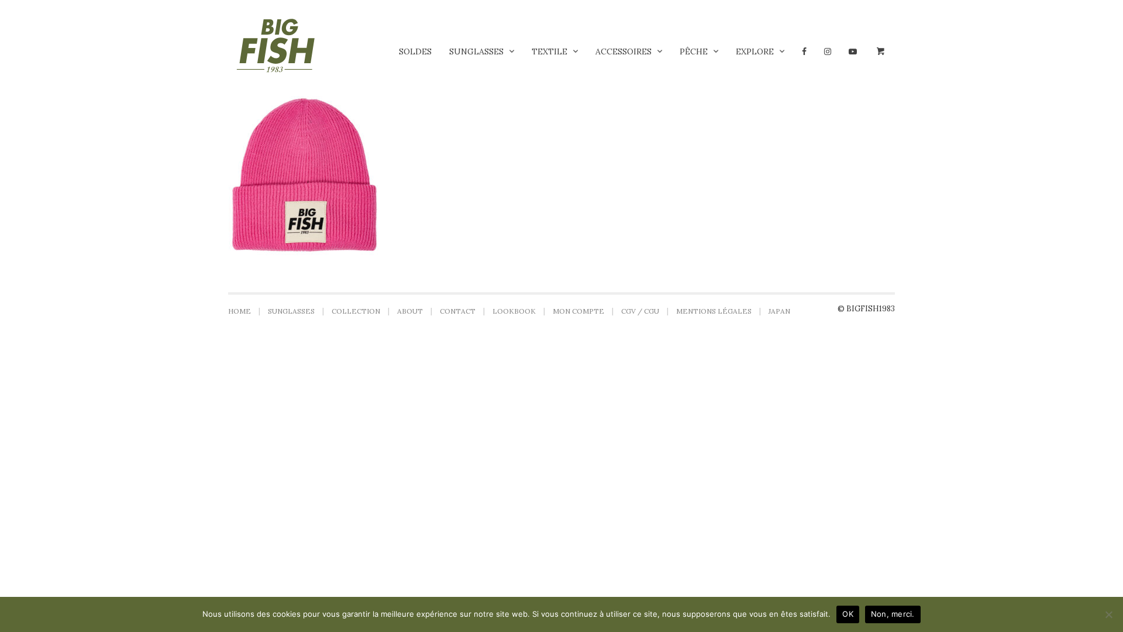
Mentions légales (714, 311)
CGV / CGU (640, 311)
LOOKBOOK (514, 311)
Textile (549, 51)
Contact (458, 311)
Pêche (694, 51)
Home (239, 311)
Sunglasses (476, 51)
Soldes (415, 51)
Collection (356, 311)
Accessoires (623, 51)
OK (847, 614)
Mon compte (578, 311)
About (410, 311)
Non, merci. (893, 614)
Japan (779, 311)
